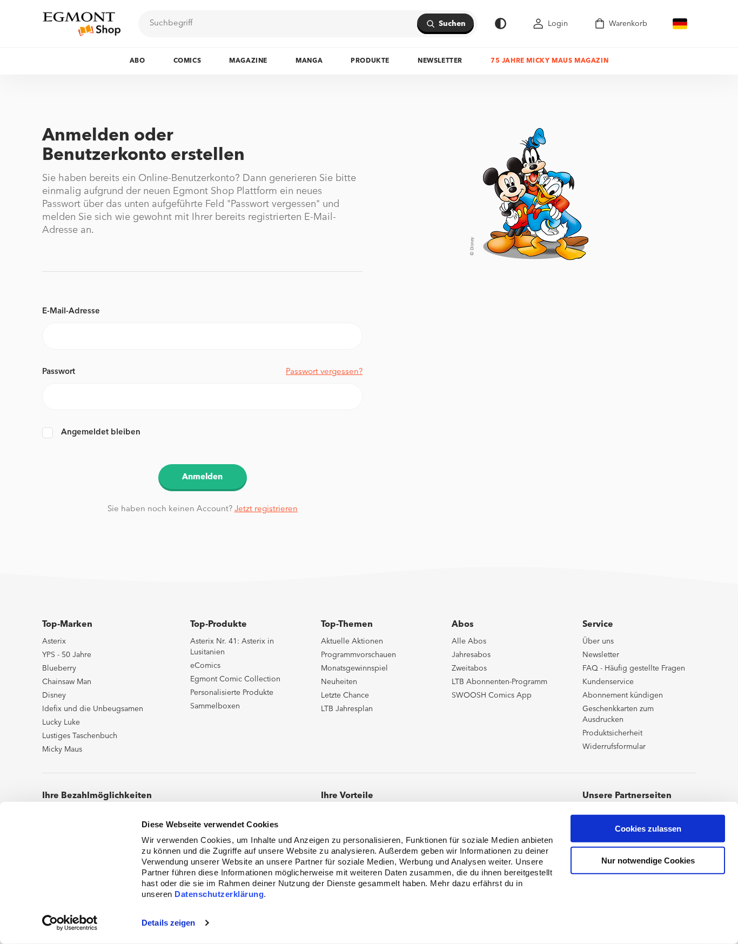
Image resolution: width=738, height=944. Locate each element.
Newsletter (440, 61)
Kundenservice (608, 682)
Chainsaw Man (66, 682)
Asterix (54, 641)
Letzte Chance (345, 695)
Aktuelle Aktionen (352, 641)
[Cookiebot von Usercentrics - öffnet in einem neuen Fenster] (70, 923)
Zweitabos (469, 668)
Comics (187, 61)
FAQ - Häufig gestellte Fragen (633, 668)
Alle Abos (469, 641)
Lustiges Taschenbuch (79, 736)
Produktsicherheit (612, 733)
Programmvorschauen (358, 655)
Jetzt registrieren (266, 509)
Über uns (598, 641)
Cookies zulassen (648, 828)
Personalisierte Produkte (231, 693)
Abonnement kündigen (622, 695)
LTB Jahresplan (347, 709)
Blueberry (59, 668)
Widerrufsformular (614, 747)
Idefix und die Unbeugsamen (92, 709)
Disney (54, 695)
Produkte (370, 61)
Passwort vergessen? (324, 372)
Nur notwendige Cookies (648, 860)
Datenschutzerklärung (219, 894)
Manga (309, 61)
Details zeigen (168, 922)
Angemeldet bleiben (100, 433)
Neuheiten (339, 682)
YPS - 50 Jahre (66, 655)
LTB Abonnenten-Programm (499, 682)
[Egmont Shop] (81, 23)
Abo (137, 61)
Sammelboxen (215, 706)
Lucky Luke (61, 722)
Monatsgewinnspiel (354, 668)
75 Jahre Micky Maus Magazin (549, 61)
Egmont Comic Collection (235, 679)
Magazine (248, 61)
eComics (205, 665)
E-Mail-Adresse (71, 311)
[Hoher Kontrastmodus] (500, 23)
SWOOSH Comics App (492, 695)
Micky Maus (62, 749)
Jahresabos (471, 655)
